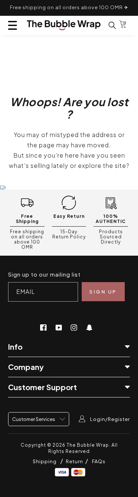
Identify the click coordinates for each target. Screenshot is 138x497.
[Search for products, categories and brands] (108, 25)
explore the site (102, 165)
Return (75, 461)
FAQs (99, 461)
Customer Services (34, 419)
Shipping (45, 461)
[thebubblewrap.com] (63, 25)
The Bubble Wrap (88, 445)
